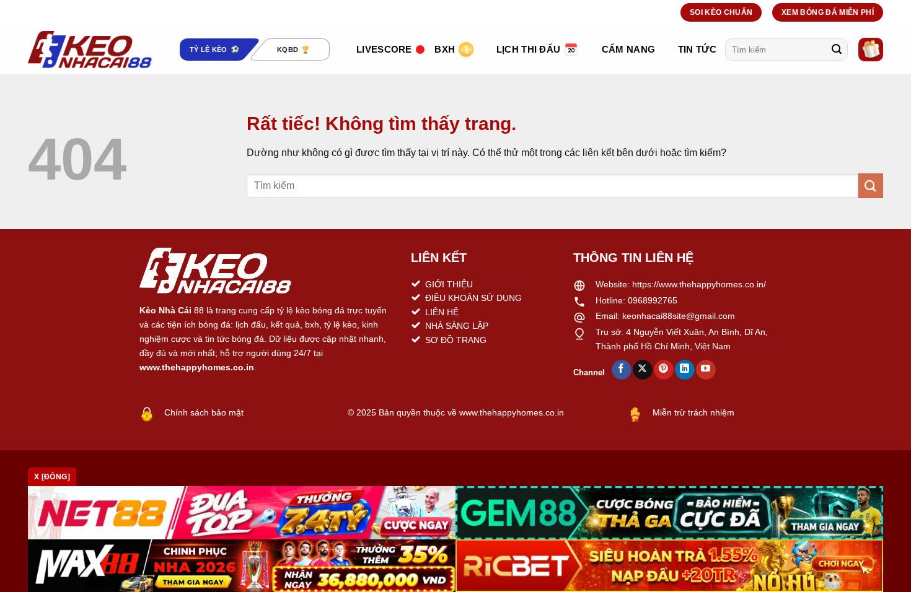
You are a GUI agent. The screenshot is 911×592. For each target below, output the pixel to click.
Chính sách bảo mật (204, 412)
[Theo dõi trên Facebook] (621, 370)
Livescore (384, 49)
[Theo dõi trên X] (642, 370)
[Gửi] (836, 49)
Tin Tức (697, 49)
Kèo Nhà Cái (165, 310)
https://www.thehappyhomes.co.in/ (699, 284)
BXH (444, 49)
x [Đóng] (52, 476)
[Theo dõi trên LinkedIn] (684, 370)
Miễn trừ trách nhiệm (693, 412)
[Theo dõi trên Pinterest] (663, 370)
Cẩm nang (628, 49)
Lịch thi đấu (528, 49)
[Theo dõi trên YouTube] (705, 370)
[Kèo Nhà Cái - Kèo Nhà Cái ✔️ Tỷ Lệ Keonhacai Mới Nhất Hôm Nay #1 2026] (90, 49)
